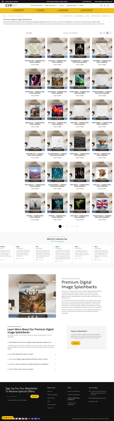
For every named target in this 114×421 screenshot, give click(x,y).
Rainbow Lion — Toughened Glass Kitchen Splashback (34, 92)
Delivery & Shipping (52, 394)
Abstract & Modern (96, 16)
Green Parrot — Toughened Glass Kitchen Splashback (79, 216)
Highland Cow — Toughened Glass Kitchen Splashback (35, 123)
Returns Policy (51, 398)
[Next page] (76, 226)
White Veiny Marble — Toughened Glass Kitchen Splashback (102, 92)
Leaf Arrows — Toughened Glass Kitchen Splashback (57, 61)
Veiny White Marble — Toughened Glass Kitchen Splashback (57, 154)
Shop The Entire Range (73, 391)
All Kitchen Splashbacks (74, 394)
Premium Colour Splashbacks (72, 403)
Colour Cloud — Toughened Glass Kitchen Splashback (57, 123)
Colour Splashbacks (78, 16)
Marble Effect (106, 16)
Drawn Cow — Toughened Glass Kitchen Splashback (102, 185)
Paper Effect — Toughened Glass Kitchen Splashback (80, 123)
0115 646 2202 (94, 401)
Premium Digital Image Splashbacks (73, 398)
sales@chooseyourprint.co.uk (98, 398)
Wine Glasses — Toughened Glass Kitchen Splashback (79, 185)
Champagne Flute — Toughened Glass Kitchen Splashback (80, 61)
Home (4, 15)
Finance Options (51, 404)
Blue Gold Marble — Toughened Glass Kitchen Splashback (57, 185)
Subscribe (34, 396)
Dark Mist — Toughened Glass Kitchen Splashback (35, 216)
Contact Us (75, 343)
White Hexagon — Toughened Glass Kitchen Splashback (102, 123)
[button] (32, 342)
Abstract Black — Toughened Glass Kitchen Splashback (79, 154)
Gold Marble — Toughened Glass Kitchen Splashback (102, 61)
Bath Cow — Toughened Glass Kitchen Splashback (102, 154)
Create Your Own (68, 16)
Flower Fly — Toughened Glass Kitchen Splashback (57, 216)
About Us (49, 391)
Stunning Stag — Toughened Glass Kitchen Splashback (57, 92)
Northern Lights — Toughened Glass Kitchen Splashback (80, 92)
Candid (106, 418)
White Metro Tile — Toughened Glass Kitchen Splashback (35, 154)
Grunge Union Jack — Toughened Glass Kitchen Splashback (102, 216)
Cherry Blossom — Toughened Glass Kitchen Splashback (35, 185)
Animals (87, 16)
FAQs (48, 401)
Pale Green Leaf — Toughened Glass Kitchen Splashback (35, 61)
